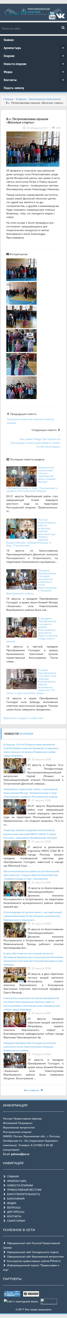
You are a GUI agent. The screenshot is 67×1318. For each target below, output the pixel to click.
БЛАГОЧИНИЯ (15, 1198)
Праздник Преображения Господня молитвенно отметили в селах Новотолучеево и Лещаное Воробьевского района (30, 1046)
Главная (9, 40)
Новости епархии (34, 64)
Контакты (34, 80)
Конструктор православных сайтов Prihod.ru (33, 1261)
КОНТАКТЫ (13, 1216)
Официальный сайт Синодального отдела (32, 1252)
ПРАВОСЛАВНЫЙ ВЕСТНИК (24, 1189)
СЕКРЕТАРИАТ (15, 1220)
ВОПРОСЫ (13, 1207)
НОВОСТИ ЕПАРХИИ (19, 1185)
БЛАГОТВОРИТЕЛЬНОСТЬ (23, 1194)
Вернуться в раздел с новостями (23, 718)
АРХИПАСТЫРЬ (16, 1181)
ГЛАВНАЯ (12, 1176)
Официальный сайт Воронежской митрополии (35, 1256)
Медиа (34, 72)
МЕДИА (11, 1203)
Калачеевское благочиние (45, 99)
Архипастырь (34, 48)
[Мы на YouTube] (52, 17)
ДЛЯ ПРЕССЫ (15, 1212)
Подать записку (14, 88)
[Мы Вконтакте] (60, 17)
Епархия (34, 56)
